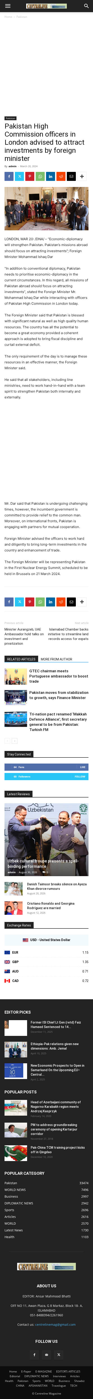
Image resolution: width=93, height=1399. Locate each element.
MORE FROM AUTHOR (56, 659)
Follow (80, 776)
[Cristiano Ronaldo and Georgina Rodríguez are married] (14, 908)
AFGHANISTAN (38, 1386)
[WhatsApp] (40, 176)
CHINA (20, 1386)
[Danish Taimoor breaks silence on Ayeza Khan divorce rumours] (14, 888)
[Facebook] (9, 176)
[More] (82, 176)
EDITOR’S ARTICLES (68, 1371)
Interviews (59, 1376)
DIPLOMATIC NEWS (36, 1376)
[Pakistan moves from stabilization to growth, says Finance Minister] (16, 698)
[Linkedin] (50, 176)
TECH (73, 1386)
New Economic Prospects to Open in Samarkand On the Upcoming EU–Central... (57, 1070)
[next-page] (14, 741)
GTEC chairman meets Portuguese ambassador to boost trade (58, 676)
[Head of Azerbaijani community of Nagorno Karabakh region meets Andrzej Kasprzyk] (16, 1108)
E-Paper (26, 1371)
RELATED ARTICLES (21, 659)
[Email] (71, 176)
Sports (37, 1381)
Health (9, 1381)
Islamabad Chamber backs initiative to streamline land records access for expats (68, 634)
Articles (75, 1376)
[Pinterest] (29, 176)
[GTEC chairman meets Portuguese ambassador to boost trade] (16, 676)
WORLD (49, 1381)
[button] (7, 6)
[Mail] (46, 1354)
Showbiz (79, 1381)
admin (12, 166)
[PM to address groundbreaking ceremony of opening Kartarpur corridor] (16, 1130)
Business (64, 1381)
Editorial (15, 1376)
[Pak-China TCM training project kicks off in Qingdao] (16, 1153)
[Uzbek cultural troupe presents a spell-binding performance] (46, 839)
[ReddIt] (60, 176)
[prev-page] (7, 741)
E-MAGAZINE (43, 1371)
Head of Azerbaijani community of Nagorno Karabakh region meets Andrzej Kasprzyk (56, 1106)
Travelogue (59, 1386)
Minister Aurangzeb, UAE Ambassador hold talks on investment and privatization (24, 636)
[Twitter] (19, 176)
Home (8, 17)
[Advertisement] (46, 68)
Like (82, 767)
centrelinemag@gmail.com (55, 1324)
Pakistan (21, 17)
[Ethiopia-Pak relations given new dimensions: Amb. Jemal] (16, 1049)
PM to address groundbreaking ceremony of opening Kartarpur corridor (54, 1129)
